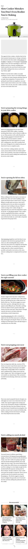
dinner (22, 60)
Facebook (24, 126)
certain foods (9, 129)
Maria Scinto (5, 18)
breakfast (3, 61)
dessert (10, 61)
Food (2, 6)
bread (17, 61)
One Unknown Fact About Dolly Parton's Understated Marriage (21, 520)
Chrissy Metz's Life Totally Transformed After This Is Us (7, 539)
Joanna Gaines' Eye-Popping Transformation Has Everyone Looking (20, 540)
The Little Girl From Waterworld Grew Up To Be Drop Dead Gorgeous (7, 520)
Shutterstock (24, 193)
